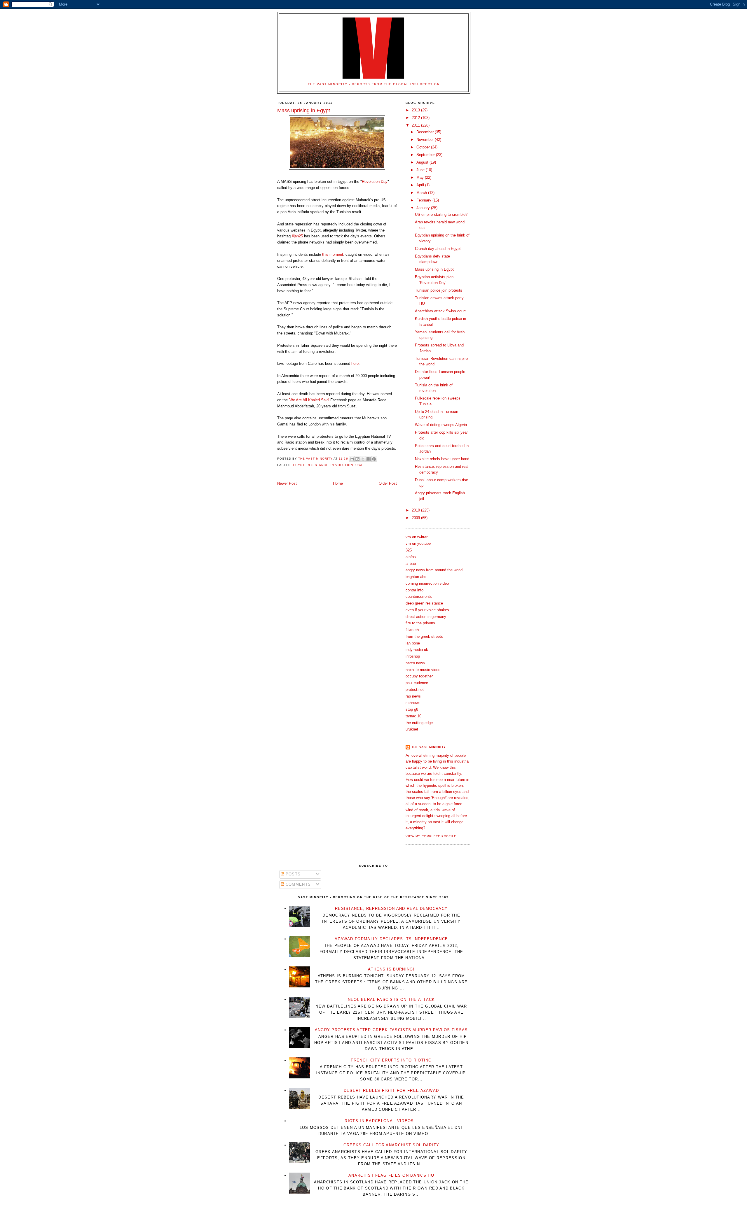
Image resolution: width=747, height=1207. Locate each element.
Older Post (388, 483)
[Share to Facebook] (368, 459)
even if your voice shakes (427, 610)
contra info (414, 590)
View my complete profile (431, 836)
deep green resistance (424, 603)
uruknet (412, 729)
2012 (416, 117)
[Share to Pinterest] (374, 459)
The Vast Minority (428, 747)
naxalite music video (423, 670)
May (420, 177)
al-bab (411, 563)
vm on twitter (416, 537)
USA (358, 465)
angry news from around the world (434, 570)
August (423, 162)
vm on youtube (418, 543)
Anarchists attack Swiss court (440, 311)
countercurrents (419, 596)
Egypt (298, 465)
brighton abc (416, 576)
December (425, 132)
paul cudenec (417, 683)
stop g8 (412, 709)
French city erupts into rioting (391, 1060)
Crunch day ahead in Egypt (438, 248)
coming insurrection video (427, 583)
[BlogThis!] (357, 459)
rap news (413, 696)
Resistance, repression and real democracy (391, 908)
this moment (332, 254)
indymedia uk (417, 649)
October (423, 147)
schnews (413, 702)
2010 (416, 510)
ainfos (411, 557)
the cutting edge (419, 723)
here (355, 363)
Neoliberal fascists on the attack (391, 999)
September (426, 155)
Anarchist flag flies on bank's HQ (391, 1175)
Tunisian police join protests (438, 290)
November (425, 139)
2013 (416, 110)
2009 (416, 518)
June (421, 170)
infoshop (413, 656)
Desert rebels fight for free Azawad (391, 1090)
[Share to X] (363, 459)
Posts (292, 874)
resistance (317, 465)
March (422, 192)
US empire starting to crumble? (441, 214)
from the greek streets (424, 636)
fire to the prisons (420, 623)
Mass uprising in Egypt (434, 269)
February (424, 200)
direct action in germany (426, 616)
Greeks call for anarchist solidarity (391, 1145)
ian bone (413, 643)
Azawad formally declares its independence (391, 939)
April (420, 185)
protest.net (415, 689)
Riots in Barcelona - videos (379, 1121)
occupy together (419, 676)
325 (409, 550)
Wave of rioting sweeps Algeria (441, 425)
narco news (415, 663)
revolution (342, 465)
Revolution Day (375, 181)
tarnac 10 (413, 716)
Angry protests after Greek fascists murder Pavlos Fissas (391, 1030)
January (423, 208)
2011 (416, 125)
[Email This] (352, 459)
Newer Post (287, 483)
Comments (297, 884)
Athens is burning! (391, 969)
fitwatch (412, 630)
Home (338, 483)
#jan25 (297, 236)
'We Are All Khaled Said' (309, 400)
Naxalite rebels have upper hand (442, 459)
